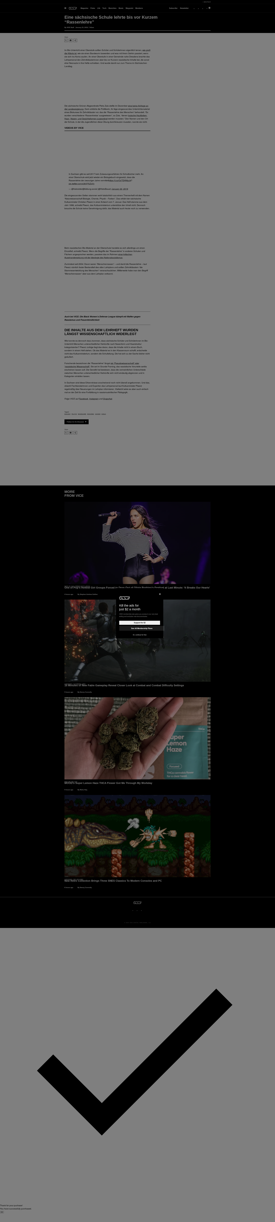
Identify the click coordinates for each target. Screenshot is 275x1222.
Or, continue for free (140, 635)
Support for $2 (140, 623)
